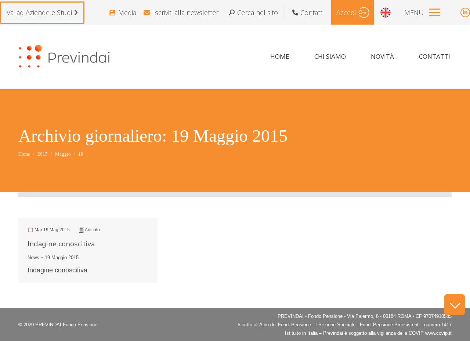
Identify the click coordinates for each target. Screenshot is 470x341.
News (33, 257)
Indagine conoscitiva (61, 244)
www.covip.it (438, 333)
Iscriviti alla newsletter (185, 12)
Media (127, 12)
